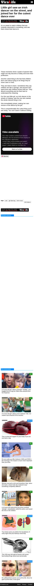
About (18, 584)
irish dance (27, 202)
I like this (5, 156)
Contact (30, 584)
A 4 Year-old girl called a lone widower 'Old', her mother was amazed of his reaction (16, 414)
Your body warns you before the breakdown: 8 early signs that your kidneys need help (16, 532)
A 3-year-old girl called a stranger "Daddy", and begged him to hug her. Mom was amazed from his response (16, 391)
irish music (20, 200)
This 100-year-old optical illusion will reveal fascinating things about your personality (15, 555)
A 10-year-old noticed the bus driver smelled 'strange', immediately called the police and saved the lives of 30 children (17, 509)
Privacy (24, 584)
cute (6, 200)
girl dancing (12, 200)
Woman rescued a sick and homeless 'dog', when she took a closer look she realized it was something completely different (17, 485)
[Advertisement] (17, 51)
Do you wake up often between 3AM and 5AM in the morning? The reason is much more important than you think (17, 460)
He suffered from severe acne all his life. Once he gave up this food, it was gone (17, 578)
